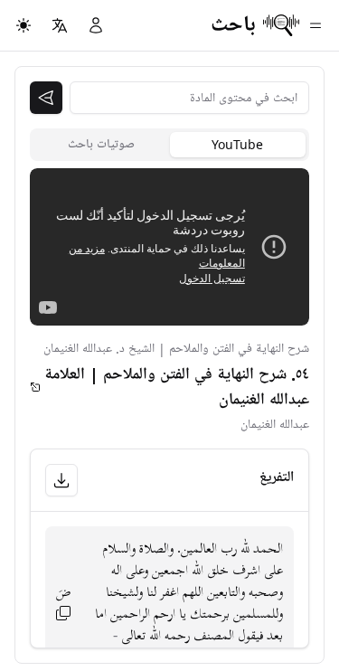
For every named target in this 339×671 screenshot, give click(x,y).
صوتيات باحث (101, 144)
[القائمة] (315, 25)
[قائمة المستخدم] (96, 25)
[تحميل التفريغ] (61, 480)
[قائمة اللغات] (59, 25)
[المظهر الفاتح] (23, 25)
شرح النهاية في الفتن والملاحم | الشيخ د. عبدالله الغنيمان (176, 348)
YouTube (237, 144)
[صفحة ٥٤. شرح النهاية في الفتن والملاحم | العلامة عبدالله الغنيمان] (35, 387)
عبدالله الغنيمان (274, 424)
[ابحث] (46, 97)
